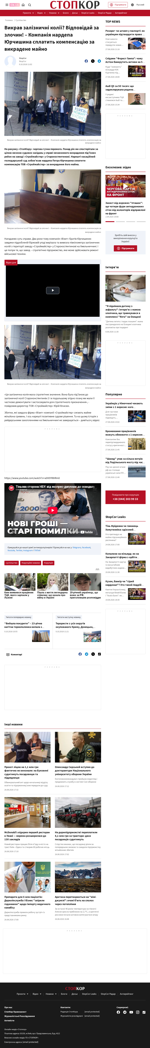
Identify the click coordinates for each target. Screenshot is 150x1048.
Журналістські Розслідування (19, 1016)
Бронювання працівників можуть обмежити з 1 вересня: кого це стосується (124, 434)
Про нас (8, 1007)
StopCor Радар (104, 12)
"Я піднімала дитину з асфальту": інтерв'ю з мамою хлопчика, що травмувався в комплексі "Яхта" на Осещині (123, 311)
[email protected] (30, 1042)
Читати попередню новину (18, 617)
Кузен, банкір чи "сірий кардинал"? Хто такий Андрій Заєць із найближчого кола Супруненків (123, 587)
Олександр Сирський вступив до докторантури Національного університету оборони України (74, 770)
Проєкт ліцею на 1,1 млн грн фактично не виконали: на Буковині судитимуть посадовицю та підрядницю (26, 772)
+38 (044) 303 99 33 (125, 499)
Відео (40, 12)
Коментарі (16, 654)
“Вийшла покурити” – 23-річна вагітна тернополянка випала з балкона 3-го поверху (23, 627)
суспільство (11, 562)
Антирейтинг (121, 12)
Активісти (9, 1020)
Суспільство (21, 20)
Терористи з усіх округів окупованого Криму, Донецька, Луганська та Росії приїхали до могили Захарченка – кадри (74, 629)
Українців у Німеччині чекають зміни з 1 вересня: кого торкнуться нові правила (124, 407)
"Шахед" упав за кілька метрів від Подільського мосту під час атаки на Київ (124, 462)
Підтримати (120, 4)
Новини (52, 12)
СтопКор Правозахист (15, 1011)
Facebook (86, 547)
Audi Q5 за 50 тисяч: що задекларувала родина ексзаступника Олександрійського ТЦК (119, 91)
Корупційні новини (31, 562)
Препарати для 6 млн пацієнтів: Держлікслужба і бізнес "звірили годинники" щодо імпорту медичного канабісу (27, 902)
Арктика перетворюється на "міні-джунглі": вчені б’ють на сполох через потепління (75, 900)
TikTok (37, 550)
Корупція (48, 562)
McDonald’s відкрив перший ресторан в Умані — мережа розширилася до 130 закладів (27, 836)
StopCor (23, 58)
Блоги (66, 12)
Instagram (27, 550)
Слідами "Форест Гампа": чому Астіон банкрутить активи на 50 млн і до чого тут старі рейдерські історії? (124, 64)
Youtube (11, 550)
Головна (9, 20)
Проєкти (27, 12)
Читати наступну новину (69, 617)
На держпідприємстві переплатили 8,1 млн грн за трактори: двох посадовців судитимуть (76, 836)
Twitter (19, 550)
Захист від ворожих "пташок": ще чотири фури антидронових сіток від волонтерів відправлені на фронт (125, 208)
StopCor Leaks (87, 12)
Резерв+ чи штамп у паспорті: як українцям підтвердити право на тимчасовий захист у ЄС (125, 34)
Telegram (76, 547)
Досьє (75, 12)
